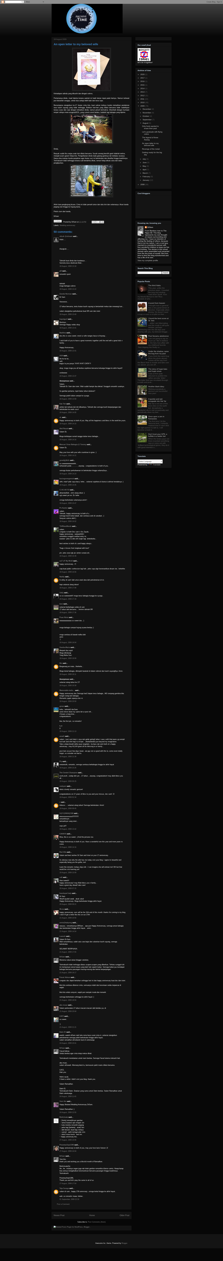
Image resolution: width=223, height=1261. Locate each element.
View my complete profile (148, 260)
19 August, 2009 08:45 (67, 808)
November (147, 113)
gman (61, 706)
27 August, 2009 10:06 (67, 1140)
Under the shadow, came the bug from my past (158, 352)
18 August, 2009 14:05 (67, 412)
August (146, 123)
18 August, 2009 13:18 (67, 266)
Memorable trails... (66, 690)
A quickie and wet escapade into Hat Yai (157, 400)
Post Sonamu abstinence (158, 336)
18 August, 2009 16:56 (67, 572)
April (145, 170)
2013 (142, 92)
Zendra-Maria (64, 647)
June (145, 162)
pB (60, 271)
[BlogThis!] (95, 222)
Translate (157, 465)
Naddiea (62, 333)
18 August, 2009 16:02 (67, 521)
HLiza (61, 909)
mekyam (62, 786)
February (147, 176)
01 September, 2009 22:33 (69, 1199)
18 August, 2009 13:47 (67, 376)
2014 (142, 88)
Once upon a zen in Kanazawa (156, 417)
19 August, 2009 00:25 (67, 781)
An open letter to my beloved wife (76, 44)
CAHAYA (62, 834)
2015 (142, 85)
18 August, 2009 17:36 (67, 612)
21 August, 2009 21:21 (67, 1027)
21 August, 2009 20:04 (67, 1011)
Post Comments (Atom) (97, 1222)
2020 (142, 74)
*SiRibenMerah (65, 526)
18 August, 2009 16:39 (67, 556)
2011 (142, 99)
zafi (60, 877)
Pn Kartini (63, 508)
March (145, 173)
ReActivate (63, 1117)
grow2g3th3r (64, 460)
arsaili (61, 736)
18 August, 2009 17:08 (67, 588)
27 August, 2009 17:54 (67, 1183)
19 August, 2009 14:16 (67, 847)
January (146, 180)
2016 (142, 81)
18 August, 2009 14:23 (67, 474)
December (147, 109)
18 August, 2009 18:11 (67, 674)
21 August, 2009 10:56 (67, 918)
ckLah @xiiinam (65, 236)
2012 (142, 95)
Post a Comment (63, 1204)
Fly (60, 761)
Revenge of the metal (151, 149)
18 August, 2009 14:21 (67, 455)
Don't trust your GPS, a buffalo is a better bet (157, 435)
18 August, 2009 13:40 (67, 314)
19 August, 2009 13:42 (67, 829)
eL (60, 417)
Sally (61, 593)
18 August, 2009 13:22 (67, 289)
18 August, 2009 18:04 (67, 642)
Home (92, 1215)
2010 (142, 102)
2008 (142, 184)
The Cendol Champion (68, 773)
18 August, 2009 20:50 (67, 701)
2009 (142, 106)
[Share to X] (98, 222)
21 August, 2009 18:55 (67, 1000)
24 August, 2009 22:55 (67, 1112)
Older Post (124, 1215)
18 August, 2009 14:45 (67, 485)
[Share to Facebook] (100, 222)
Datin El (62, 1032)
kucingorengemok (66, 479)
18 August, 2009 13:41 (67, 328)
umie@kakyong (65, 923)
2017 (142, 78)
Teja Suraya (64, 1188)
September (147, 120)
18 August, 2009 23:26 (67, 768)
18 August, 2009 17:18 (67, 599)
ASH (61, 356)
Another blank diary (156, 386)
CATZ (61, 1016)
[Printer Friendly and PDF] (58, 221)
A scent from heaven (156, 303)
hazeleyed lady (65, 893)
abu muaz (63, 1005)
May (145, 166)
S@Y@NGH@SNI (66, 813)
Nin (60, 663)
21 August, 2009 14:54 (67, 931)
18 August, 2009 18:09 (67, 658)
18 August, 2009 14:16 (67, 440)
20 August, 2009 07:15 (67, 888)
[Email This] (93, 222)
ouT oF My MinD (66, 561)
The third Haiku (154, 285)
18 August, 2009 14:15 (67, 424)
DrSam (62, 957)
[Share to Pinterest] (102, 222)
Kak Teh (62, 404)
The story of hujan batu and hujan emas (157, 370)
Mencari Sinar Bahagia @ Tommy (72, 444)
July (144, 159)
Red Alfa (62, 852)
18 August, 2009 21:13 (67, 731)
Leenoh (62, 936)
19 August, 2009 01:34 (67, 797)
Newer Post (59, 1215)
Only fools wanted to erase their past (150, 127)
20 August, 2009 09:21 (67, 904)
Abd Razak (63, 428)
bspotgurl (63, 319)
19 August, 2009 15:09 (67, 872)
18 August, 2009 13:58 (67, 399)
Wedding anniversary (67, 225)
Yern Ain (62, 1101)
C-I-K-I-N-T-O (64, 490)
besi (61, 604)
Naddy (62, 577)
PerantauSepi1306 (66, 1145)
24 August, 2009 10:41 (67, 1043)
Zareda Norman (65, 294)
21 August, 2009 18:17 (67, 973)
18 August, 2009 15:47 (67, 503)
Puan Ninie (63, 617)
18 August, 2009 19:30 (67, 685)
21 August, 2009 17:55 (67, 952)
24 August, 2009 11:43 (67, 1096)
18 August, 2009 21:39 (67, 757)
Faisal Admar (64, 977)
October (146, 116)
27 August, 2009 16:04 (67, 1151)
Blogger (124, 1243)
